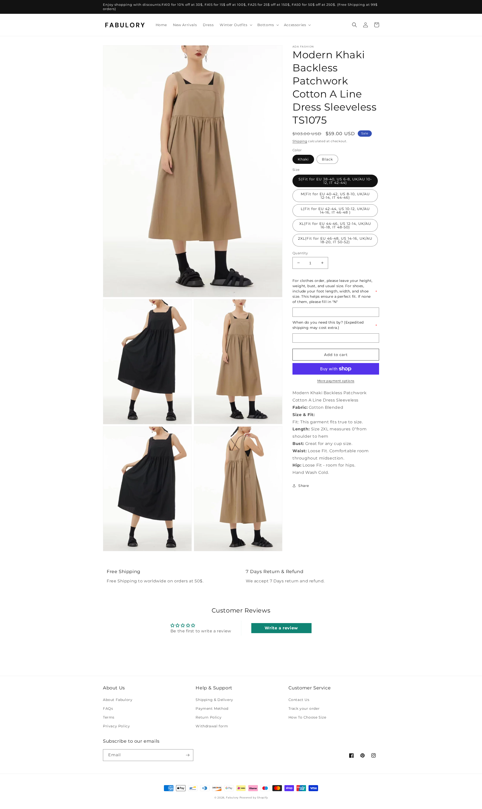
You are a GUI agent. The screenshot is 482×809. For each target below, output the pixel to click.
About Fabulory (117, 699)
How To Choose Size (307, 717)
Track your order (304, 708)
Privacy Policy (116, 726)
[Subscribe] (187, 755)
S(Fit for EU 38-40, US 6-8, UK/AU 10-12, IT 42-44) (335, 181)
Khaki (303, 159)
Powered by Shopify (253, 797)
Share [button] (303, 485)
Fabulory (232, 797)
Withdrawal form (212, 726)
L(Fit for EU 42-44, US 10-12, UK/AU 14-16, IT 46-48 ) (335, 210)
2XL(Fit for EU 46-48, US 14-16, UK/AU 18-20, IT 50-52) (335, 240)
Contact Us (299, 699)
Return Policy (208, 717)
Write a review (281, 628)
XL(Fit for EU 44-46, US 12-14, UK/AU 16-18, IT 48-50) (335, 225)
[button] (235, 25)
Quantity (300, 253)
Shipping (299, 141)
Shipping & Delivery (214, 699)
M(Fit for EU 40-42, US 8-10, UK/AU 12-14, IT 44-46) (335, 195)
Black (327, 159)
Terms (108, 717)
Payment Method (212, 708)
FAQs (108, 708)
